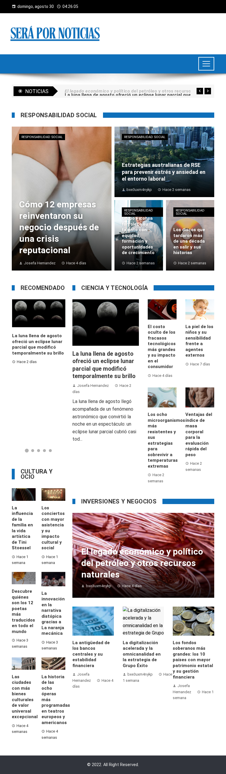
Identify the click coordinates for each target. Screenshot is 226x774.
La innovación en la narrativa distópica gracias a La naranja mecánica (53, 613)
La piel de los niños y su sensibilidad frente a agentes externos (199, 341)
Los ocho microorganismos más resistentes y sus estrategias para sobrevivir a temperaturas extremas (166, 440)
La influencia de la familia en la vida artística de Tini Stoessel (22, 528)
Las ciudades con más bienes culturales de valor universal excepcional (25, 697)
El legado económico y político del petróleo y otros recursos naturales (57, 349)
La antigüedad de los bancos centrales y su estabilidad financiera (91, 654)
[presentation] (200, 91)
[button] (26, 450)
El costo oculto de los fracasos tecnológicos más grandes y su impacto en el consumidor (162, 347)
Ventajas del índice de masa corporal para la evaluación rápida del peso (198, 434)
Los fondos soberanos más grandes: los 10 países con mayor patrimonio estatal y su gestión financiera (193, 660)
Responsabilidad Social (42, 137)
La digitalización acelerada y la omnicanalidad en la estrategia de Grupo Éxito (142, 654)
